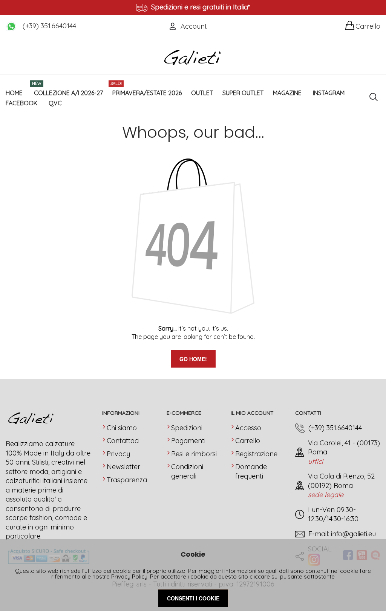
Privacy (118, 453)
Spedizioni (186, 427)
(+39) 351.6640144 (49, 26)
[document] (193, 579)
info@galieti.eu (353, 533)
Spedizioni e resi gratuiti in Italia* (200, 7)
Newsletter (123, 466)
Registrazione (256, 453)
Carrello (247, 440)
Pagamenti (188, 440)
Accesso (248, 427)
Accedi (156, 39)
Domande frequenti (251, 471)
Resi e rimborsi (194, 453)
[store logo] (193, 57)
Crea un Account (172, 48)
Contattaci (123, 440)
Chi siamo (122, 427)
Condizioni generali (187, 471)
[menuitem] (14, 93)
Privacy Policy (129, 576)
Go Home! (193, 359)
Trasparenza (127, 480)
